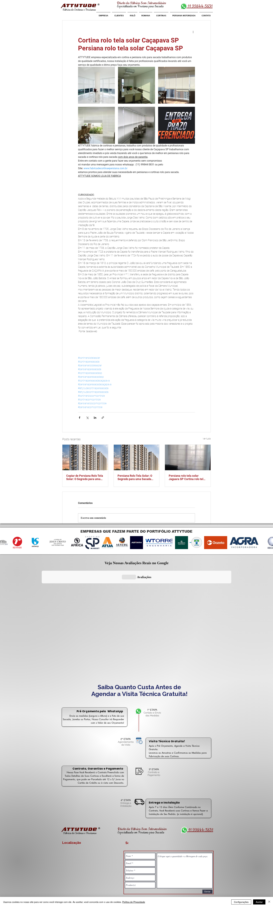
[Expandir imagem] (96, 85)
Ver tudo (207, 438)
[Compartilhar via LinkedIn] (95, 417)
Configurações (241, 902)
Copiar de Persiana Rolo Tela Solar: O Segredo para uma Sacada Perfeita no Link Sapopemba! (84, 477)
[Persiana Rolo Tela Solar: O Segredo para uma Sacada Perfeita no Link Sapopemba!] (136, 457)
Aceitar (259, 902)
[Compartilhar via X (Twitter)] (87, 417)
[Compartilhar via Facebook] (79, 417)
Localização (71, 843)
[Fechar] (269, 901)
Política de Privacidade (133, 902)
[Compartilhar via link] (102, 417)
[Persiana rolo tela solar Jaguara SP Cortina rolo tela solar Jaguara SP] (188, 457)
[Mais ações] (193, 32)
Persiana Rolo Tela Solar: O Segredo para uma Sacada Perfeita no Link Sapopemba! (136, 477)
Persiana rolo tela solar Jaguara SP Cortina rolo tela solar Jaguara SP (187, 477)
